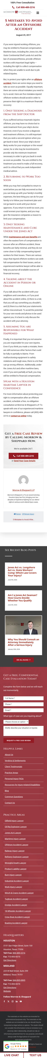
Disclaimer (32, 1047)
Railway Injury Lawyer (15, 851)
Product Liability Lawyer (15, 869)
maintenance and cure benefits (23, 237)
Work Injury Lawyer (13, 887)
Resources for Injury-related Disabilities (22, 785)
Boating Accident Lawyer (16, 923)
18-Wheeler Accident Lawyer (18, 911)
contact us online (18, 416)
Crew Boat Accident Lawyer (17, 917)
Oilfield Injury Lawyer (14, 821)
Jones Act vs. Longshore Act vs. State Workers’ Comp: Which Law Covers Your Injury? (22, 571)
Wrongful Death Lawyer (15, 863)
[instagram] (12, 1001)
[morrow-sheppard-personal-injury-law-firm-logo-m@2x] (17, 11)
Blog (7, 791)
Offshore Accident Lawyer (16, 845)
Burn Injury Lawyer (13, 875)
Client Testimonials (13, 766)
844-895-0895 (19, 980)
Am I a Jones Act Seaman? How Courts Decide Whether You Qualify (22, 597)
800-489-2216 (19, 953)
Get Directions (9, 960)
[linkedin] (17, 1001)
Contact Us (10, 803)
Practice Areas (11, 773)
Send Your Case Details (24, 461)
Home (18, 514)
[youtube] (21, 1001)
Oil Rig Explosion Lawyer (16, 827)
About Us (9, 754)
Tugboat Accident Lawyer (16, 899)
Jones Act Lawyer (13, 833)
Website (7, 991)
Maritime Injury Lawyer (15, 839)
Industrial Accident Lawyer (17, 881)
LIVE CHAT (11, 1055)
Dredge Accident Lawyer (16, 905)
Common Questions (14, 797)
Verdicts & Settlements (15, 760)
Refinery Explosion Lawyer (17, 857)
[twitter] (8, 1001)
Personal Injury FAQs (14, 778)
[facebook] (4, 1001)
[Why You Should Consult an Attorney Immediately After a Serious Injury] (23, 625)
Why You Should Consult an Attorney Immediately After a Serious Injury (23, 642)
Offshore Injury (28, 514)
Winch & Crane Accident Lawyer (19, 893)
